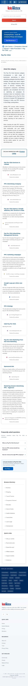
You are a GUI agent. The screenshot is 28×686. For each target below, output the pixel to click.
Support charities (10, 555)
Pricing (3, 628)
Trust (3, 645)
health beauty (4, 583)
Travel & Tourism (10, 496)
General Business (13, 572)
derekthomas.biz (15, 297)
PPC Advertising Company (12, 184)
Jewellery (15, 580)
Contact (3, 643)
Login (3, 665)
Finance (10, 580)
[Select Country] (3, 46)
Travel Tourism (4, 577)
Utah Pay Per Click (10, 324)
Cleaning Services (5, 575)
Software (21, 580)
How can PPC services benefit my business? (10, 448)
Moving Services (5, 588)
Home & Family (9, 509)
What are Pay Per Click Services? (10, 443)
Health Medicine (14, 575)
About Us (4, 640)
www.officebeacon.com (15, 174)
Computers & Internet (11, 500)
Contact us (8, 560)
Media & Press (5, 662)
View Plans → (8, 468)
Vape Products (17, 583)
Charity (3, 660)
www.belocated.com (15, 245)
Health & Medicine (10, 513)
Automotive (17, 577)
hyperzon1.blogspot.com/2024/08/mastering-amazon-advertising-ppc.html (15, 418)
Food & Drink (9, 517)
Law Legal (4, 591)
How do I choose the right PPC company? (13, 454)
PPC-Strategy (8, 306)
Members (4, 631)
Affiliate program (10, 551)
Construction (4, 580)
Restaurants (18, 588)
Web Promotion (16, 48)
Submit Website (5, 626)
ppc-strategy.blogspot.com (15, 314)
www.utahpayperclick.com (15, 330)
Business (8, 487)
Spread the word (10, 547)
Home (3, 623)
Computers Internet (20, 46)
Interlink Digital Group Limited (8, 676)
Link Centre (9, 46)
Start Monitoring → (11, 40)
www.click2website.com (15, 199)
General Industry (5, 572)
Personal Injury (4, 585)
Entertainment (9, 526)
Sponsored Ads (9, 366)
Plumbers (11, 585)
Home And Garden (22, 572)
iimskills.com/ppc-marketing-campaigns (15, 274)
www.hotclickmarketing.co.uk (15, 357)
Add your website (10, 538)
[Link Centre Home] (14, 8)
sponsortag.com (15, 376)
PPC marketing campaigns (12, 254)
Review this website (14, 177)
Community (4, 657)
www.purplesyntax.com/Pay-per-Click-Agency (14, 223)
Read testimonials (10, 543)
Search (14, 20)
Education (8, 504)
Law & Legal (9, 521)
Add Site (5, 2)
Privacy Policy (5, 648)
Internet (6, 48)
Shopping (8, 492)
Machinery (17, 585)
